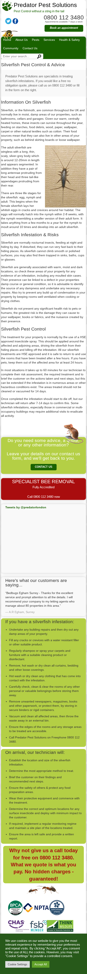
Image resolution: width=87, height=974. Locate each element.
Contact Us (30, 48)
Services (49, 39)
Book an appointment (64, 27)
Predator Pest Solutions (45, 5)
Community (10, 48)
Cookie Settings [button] (17, 964)
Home (7, 39)
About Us (21, 39)
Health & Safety (69, 39)
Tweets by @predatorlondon (25, 507)
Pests (35, 39)
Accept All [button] (40, 964)
